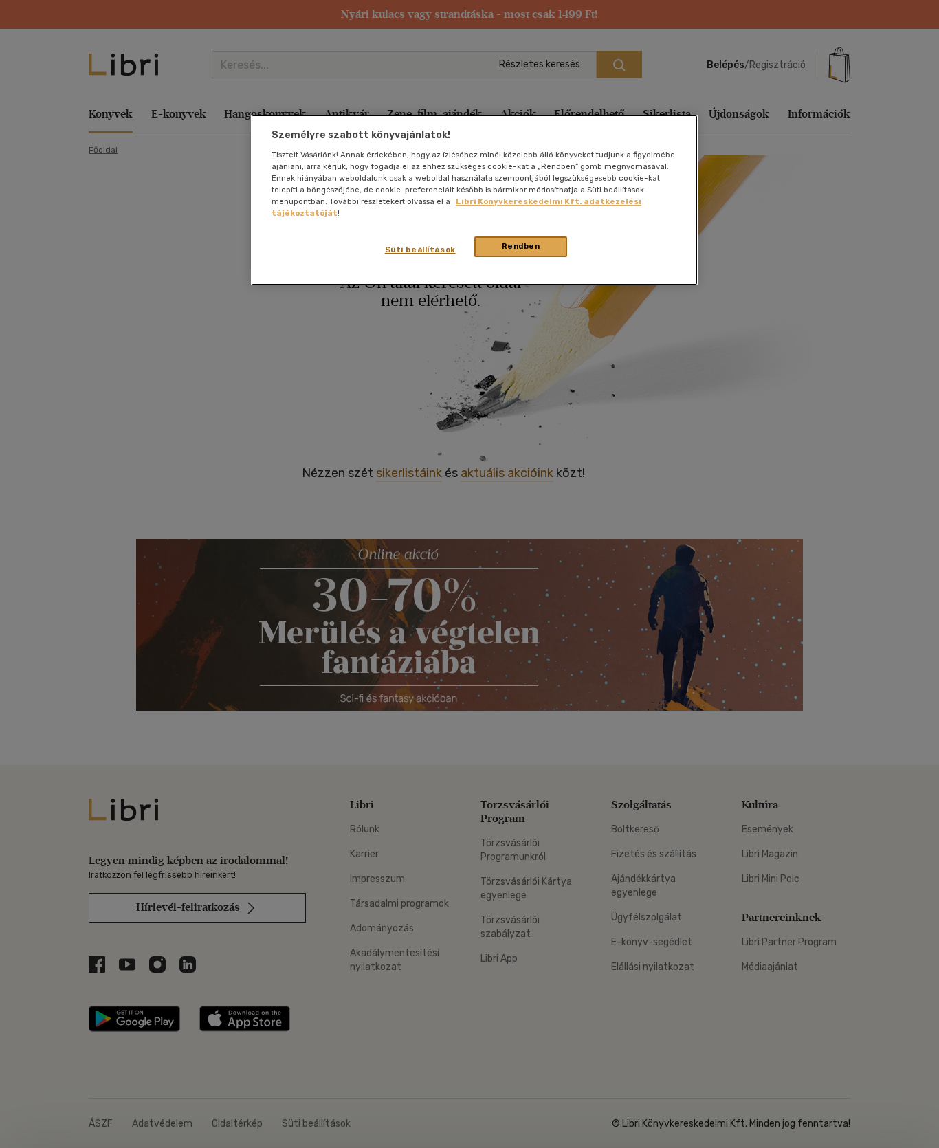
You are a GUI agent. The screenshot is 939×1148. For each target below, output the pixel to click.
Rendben (521, 246)
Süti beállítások (420, 249)
